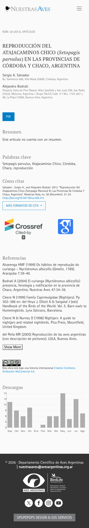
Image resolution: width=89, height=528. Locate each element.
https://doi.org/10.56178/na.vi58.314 (23, 198)
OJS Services (62, 517)
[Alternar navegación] (79, 8)
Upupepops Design (32, 517)
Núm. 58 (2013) (11, 32)
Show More (12, 347)
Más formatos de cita (23, 206)
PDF (8, 117)
